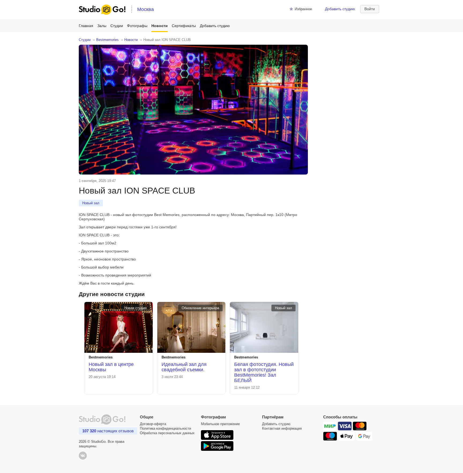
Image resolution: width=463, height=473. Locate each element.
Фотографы (137, 26)
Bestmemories (107, 40)
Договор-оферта (153, 424)
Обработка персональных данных (167, 433)
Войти (369, 9)
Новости (159, 26)
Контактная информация (282, 428)
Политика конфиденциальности (165, 428)
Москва (145, 9)
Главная (86, 26)
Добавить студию (340, 9)
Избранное (303, 9)
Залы (101, 26)
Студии (116, 26)
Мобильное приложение (220, 424)
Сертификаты (184, 26)
